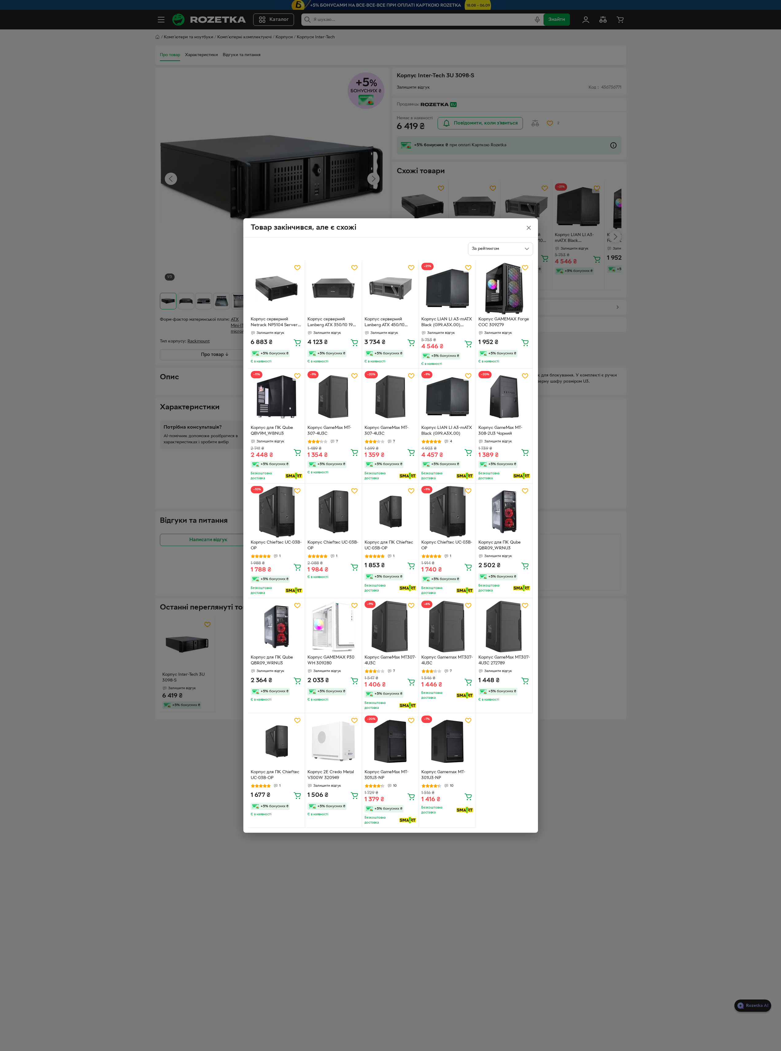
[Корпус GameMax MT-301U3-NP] (390, 741)
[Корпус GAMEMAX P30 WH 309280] (333, 626)
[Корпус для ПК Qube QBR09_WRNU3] (504, 512)
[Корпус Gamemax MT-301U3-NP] (447, 741)
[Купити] (297, 342)
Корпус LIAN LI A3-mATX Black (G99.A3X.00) (446, 431)
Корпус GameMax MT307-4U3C (390, 660)
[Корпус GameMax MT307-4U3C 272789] (504, 626)
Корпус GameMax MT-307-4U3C (329, 431)
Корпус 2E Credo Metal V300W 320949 (330, 775)
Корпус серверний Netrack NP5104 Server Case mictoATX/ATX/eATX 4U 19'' (276, 322)
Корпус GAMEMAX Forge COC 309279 (503, 322)
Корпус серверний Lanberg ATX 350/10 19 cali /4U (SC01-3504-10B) (331, 322)
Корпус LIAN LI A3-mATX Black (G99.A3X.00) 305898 (446, 322)
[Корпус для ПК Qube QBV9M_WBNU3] (277, 397)
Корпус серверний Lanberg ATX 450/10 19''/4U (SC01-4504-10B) (388, 322)
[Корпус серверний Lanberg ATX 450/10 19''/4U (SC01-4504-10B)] (390, 289)
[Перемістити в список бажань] (297, 268)
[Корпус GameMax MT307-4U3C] (390, 626)
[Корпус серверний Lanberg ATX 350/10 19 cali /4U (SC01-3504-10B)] (333, 289)
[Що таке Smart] (293, 476)
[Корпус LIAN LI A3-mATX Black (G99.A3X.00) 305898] (447, 289)
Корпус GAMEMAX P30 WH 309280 (330, 660)
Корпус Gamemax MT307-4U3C (447, 660)
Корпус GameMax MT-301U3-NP (386, 775)
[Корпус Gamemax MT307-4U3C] (447, 626)
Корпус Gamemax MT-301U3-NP (443, 775)
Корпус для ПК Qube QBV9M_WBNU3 (272, 431)
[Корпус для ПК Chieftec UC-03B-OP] (390, 512)
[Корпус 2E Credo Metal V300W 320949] (333, 741)
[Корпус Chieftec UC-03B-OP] (277, 512)
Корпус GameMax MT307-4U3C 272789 (504, 660)
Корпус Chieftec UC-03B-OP (276, 545)
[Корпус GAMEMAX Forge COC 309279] (504, 289)
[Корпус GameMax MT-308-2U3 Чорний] (504, 397)
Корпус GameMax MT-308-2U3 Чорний (500, 431)
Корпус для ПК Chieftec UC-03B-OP (389, 545)
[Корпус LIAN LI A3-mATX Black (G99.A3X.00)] (447, 397)
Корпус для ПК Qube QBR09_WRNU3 (499, 545)
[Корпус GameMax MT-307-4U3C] (333, 397)
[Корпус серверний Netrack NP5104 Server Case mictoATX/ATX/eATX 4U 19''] (277, 289)
